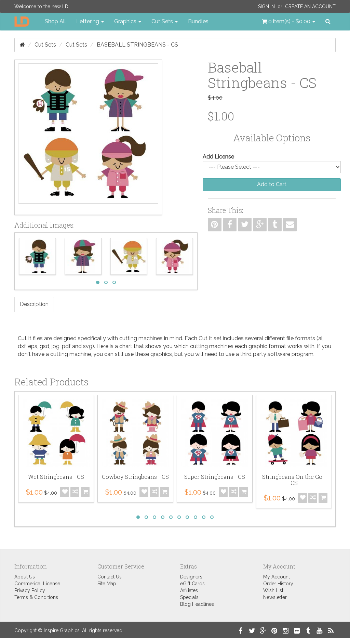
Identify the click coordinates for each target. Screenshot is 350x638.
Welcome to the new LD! (41, 6)
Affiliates (189, 590)
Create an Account (310, 6)
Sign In (266, 6)
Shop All (55, 21)
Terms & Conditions (36, 597)
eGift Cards (192, 583)
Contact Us (109, 576)
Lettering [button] (88, 21)
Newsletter (275, 597)
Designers (191, 576)
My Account (276, 576)
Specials (189, 597)
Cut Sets (45, 44)
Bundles (198, 21)
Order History (278, 583)
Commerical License (37, 583)
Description (34, 304)
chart (125, 346)
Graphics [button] (126, 21)
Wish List (273, 590)
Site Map (106, 583)
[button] (288, 21)
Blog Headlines (197, 604)
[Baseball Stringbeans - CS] (88, 137)
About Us (24, 576)
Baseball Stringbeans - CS (137, 44)
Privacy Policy (29, 590)
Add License (218, 156)
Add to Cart (271, 184)
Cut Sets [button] (162, 21)
